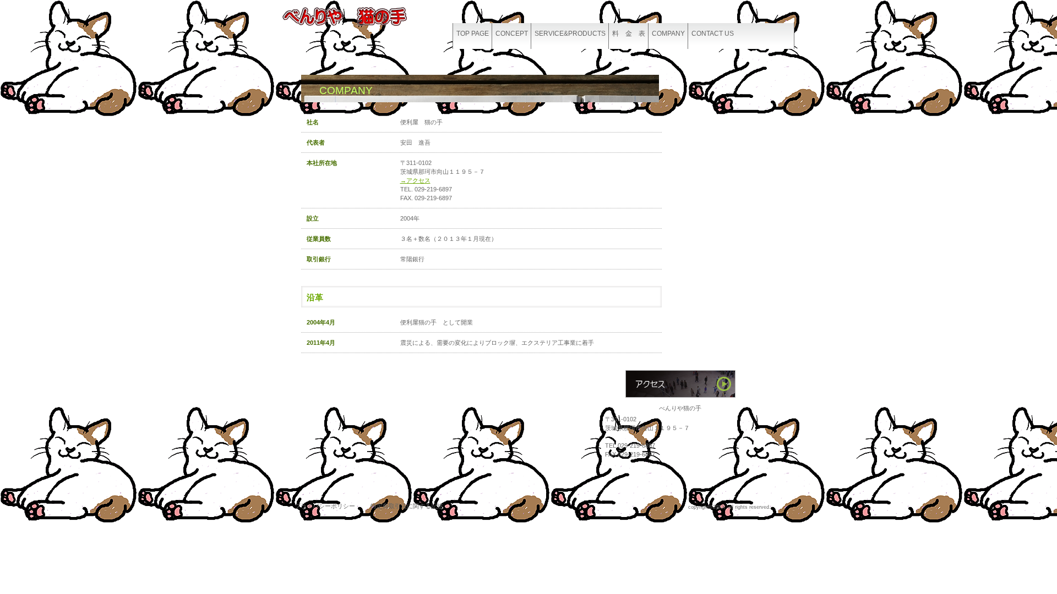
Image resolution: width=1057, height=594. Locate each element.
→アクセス (415, 180)
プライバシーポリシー (325, 506)
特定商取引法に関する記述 (407, 506)
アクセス (680, 384)
